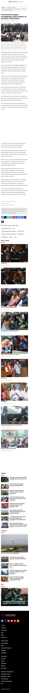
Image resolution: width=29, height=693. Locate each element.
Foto (2, 584)
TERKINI (3, 473)
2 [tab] (12, 607)
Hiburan (3, 665)
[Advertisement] (14, 126)
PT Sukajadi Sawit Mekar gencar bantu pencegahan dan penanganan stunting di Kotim (18, 518)
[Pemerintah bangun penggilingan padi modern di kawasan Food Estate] (14, 543)
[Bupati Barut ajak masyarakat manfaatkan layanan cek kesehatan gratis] (5, 505)
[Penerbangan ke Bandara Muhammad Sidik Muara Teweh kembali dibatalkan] (5, 512)
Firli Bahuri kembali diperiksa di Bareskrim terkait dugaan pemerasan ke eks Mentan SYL (14, 424)
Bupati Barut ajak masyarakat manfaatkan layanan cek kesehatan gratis (17, 505)
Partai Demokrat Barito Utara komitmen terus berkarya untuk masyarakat (18, 498)
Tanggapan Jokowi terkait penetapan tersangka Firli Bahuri (14, 400)
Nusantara (3, 637)
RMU (14, 228)
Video (2, 635)
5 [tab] (18, 607)
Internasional (4, 643)
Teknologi (3, 663)
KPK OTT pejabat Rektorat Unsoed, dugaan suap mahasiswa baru (18, 565)
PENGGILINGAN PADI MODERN (9, 231)
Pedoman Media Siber (6, 681)
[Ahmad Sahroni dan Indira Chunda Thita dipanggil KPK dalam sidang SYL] (14, 320)
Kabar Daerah (11, 7)
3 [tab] (14, 607)
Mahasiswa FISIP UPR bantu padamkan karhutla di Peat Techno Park (17, 492)
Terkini (3, 625)
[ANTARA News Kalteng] (15, 1)
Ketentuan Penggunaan (7, 671)
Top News (4, 530)
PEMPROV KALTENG (6, 228)
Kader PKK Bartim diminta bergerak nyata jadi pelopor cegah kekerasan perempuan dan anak (18, 525)
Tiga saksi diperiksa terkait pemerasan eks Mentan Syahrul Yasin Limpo (13, 447)
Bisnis (2, 645)
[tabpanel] (14, 597)
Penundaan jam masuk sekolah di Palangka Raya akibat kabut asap (13, 602)
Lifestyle (3, 658)
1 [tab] (10, 607)
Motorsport (4, 656)
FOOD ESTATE (20, 231)
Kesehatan (4, 668)
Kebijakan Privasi (5, 674)
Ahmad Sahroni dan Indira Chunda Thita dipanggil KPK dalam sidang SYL (12, 330)
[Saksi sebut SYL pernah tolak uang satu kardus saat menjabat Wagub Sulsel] (14, 297)
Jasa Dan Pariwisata (6, 648)
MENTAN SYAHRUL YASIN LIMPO (11, 225)
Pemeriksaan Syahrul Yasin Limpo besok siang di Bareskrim (14, 377)
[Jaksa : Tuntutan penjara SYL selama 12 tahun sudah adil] (14, 253)
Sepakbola (3, 652)
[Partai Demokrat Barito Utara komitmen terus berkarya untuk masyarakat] (5, 499)
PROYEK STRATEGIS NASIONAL (9, 234)
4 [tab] (16, 607)
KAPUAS (11, 237)
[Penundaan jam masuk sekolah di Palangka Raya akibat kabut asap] (5, 479)
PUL (15, 237)
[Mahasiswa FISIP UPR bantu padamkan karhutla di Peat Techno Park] (5, 492)
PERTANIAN (20, 234)
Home (5, 7)
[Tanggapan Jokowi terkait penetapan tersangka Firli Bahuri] (14, 391)
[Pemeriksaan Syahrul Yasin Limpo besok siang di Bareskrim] (14, 368)
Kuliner (3, 661)
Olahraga (3, 650)
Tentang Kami (4, 678)
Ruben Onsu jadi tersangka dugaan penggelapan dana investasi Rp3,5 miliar (17, 578)
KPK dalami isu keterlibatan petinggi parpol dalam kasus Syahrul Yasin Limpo (13, 353)
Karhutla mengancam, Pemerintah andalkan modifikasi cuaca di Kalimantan (18, 572)
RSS (2, 683)
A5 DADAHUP (5, 237)
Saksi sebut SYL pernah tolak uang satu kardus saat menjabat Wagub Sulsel (14, 306)
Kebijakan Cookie (5, 676)
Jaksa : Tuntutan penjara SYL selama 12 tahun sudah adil (13, 262)
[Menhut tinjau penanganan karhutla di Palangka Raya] (5, 486)
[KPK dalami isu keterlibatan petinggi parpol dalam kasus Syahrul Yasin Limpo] (14, 344)
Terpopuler (4, 630)
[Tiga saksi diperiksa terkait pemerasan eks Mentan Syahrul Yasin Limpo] (14, 438)
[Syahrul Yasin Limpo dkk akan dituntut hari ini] (13, 276)
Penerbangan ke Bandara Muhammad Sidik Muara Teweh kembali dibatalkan (18, 512)
